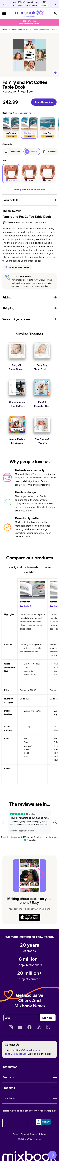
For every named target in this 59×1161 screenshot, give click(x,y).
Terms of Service (29, 1134)
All (27, 29)
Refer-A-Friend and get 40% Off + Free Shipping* (29, 1110)
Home (4, 29)
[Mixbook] (29, 13)
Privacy (42, 1134)
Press (15, 1134)
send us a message (15, 1053)
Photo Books (17, 29)
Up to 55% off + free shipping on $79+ (29, 2)
